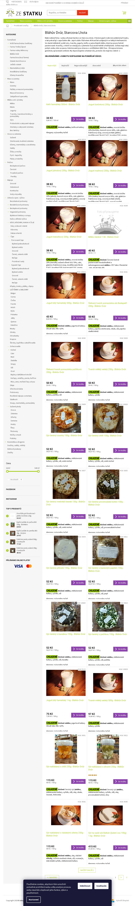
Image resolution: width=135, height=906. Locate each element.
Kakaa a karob (16, 233)
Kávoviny (14, 229)
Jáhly (13, 318)
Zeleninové (14, 187)
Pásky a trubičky (16, 159)
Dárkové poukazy (14, 449)
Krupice (13, 339)
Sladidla (14, 360)
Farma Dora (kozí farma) (19, 57)
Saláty (12, 148)
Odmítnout (85, 885)
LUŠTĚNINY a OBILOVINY (19, 289)
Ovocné (13, 183)
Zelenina (14, 413)
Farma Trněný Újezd (18, 47)
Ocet (13, 371)
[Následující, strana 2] (121, 877)
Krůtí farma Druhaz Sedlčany (21, 43)
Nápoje (10, 180)
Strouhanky (14, 336)
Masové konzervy (17, 93)
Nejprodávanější (80, 65)
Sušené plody (15, 406)
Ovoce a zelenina (14, 134)
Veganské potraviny (18, 212)
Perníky (14, 176)
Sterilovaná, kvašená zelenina (21, 141)
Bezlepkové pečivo (17, 166)
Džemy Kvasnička (17, 75)
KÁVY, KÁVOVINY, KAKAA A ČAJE (22, 222)
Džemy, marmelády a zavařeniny (22, 144)
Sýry (12, 120)
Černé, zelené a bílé (20, 254)
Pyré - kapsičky (16, 155)
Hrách (13, 307)
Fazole (13, 304)
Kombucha (14, 190)
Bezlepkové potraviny (18, 208)
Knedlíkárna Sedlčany (18, 71)
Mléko (12, 103)
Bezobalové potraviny (18, 201)
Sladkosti (13, 399)
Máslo (12, 107)
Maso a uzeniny (13, 79)
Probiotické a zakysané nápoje (22, 123)
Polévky (13, 438)
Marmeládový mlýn (17, 68)
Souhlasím (101, 885)
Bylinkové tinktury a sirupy (20, 215)
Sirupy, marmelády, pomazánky (22, 403)
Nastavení (33, 899)
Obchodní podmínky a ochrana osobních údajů (65, 3)
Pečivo (10, 162)
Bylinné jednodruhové (20, 243)
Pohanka (14, 314)
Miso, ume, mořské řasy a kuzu (23, 381)
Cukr (12, 353)
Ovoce (13, 410)
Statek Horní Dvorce (18, 61)
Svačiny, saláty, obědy (16, 445)
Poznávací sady (18, 261)
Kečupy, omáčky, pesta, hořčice (23, 378)
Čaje (12, 236)
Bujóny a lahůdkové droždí (21, 374)
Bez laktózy (14, 130)
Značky (10, 452)
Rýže (13, 311)
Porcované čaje (17, 240)
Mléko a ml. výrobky (15, 100)
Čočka (13, 300)
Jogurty (13, 110)
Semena (14, 420)
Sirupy (13, 364)
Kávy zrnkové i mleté (19, 226)
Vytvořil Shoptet (122, 900)
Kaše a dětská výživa (18, 219)
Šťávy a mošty (15, 151)
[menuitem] (10, 21)
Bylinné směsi (17, 247)
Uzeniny (13, 86)
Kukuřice (14, 325)
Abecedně (97, 65)
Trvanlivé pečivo (16, 173)
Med (12, 357)
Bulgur (13, 293)
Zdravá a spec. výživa (15, 198)
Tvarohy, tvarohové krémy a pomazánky (21, 115)
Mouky (12, 328)
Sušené (13, 137)
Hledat (82, 13)
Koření (13, 350)
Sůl (12, 367)
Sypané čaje (16, 265)
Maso (12, 82)
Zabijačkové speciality (19, 96)
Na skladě (16, 479)
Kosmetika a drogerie (16, 442)
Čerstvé (13, 169)
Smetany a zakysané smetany (21, 127)
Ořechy (13, 417)
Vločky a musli (15, 435)
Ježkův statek (15, 64)
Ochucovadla (15, 346)
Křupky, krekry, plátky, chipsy (21, 286)
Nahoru (53, 877)
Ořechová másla (16, 389)
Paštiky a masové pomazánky (21, 89)
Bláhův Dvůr (14, 54)
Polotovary (14, 392)
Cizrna (13, 297)
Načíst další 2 (87, 870)
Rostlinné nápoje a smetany (21, 396)
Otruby (13, 332)
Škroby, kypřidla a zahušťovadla (22, 343)
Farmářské (11, 40)
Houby (13, 424)
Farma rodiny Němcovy (19, 50)
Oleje (12, 385)
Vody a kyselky (16, 194)
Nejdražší (65, 65)
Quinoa (13, 321)
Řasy (13, 427)
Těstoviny (14, 431)
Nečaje (14, 258)
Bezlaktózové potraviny (19, 205)
